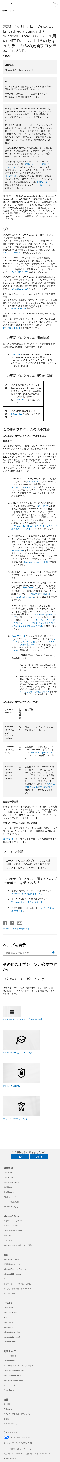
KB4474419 (42, 505)
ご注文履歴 (8, 1240)
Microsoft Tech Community (14, 1370)
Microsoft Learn (9, 1361)
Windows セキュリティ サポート (27, 902)
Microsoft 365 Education (13, 1274)
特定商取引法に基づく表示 (14, 1453)
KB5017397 (28, 588)
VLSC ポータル (18, 635)
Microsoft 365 (9, 1327)
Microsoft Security (11, 1085)
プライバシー (28, 1449)
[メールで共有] (18, 922)
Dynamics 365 (9, 1322)
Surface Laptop (9, 1177)
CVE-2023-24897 (11, 252)
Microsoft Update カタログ (24, 487)
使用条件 (29, 1453)
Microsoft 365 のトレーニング (17, 1052)
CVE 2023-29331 (18, 308)
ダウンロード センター (12, 1225)
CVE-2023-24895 (20, 272)
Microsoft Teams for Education (15, 1269)
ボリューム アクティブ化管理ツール (33, 643)
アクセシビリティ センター (16, 1119)
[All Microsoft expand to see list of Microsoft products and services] (4, 4)
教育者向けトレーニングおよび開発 (17, 1284)
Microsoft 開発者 (10, 1356)
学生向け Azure (9, 1293)
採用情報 (7, 1404)
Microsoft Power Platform (13, 1380)
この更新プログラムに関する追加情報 (40, 785)
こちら (14, 650)
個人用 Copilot (9, 1192)
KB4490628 (32, 481)
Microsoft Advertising (12, 1332)
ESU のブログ (42, 184)
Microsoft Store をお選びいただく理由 (18, 1245)
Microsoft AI (8, 1307)
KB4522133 (10, 175)
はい (20, 1156)
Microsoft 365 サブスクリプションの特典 (23, 1019)
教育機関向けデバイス (12, 1264)
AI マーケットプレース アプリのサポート (19, 1365)
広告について (45, 1453)
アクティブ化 (28, 641)
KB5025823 (21, 399)
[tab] (15, 979)
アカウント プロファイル (13, 1221)
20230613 (8, 839)
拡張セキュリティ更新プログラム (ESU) (28, 166)
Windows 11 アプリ (11, 1207)
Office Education (10, 1279)
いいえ (39, 1156)
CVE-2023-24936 (20, 288)
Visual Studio (9, 1390)
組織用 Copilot (9, 1187)
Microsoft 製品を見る (12, 1202)
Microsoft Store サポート (13, 1230)
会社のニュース (10, 1409)
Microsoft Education (11, 1259)
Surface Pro (8, 1172)
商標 (36, 1453)
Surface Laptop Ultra (11, 1182)
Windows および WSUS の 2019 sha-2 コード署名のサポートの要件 (34, 527)
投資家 (6, 1419)
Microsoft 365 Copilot (12, 1337)
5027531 (15, 354)
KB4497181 (42, 181)
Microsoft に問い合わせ (12, 1449)
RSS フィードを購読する (18, 928)
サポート (7, 10)
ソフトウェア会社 (10, 1385)
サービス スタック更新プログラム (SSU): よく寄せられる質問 (33, 624)
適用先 (8, 55)
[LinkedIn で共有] (10, 922)
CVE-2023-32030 (11, 327)
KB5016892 (17, 550)
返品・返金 (8, 1235)
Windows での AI (10, 1197)
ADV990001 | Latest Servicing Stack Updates (30, 595)
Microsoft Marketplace (12, 1375)
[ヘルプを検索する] (10, 4)
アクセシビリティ (10, 1423)
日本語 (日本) (13, 1432)
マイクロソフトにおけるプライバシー (18, 1414)
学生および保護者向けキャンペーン (17, 1288)
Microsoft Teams (10, 1342)
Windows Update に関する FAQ (26, 893)
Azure (6, 1317)
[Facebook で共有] (5, 922)
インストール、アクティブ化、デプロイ (38, 690)
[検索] (53, 953)
